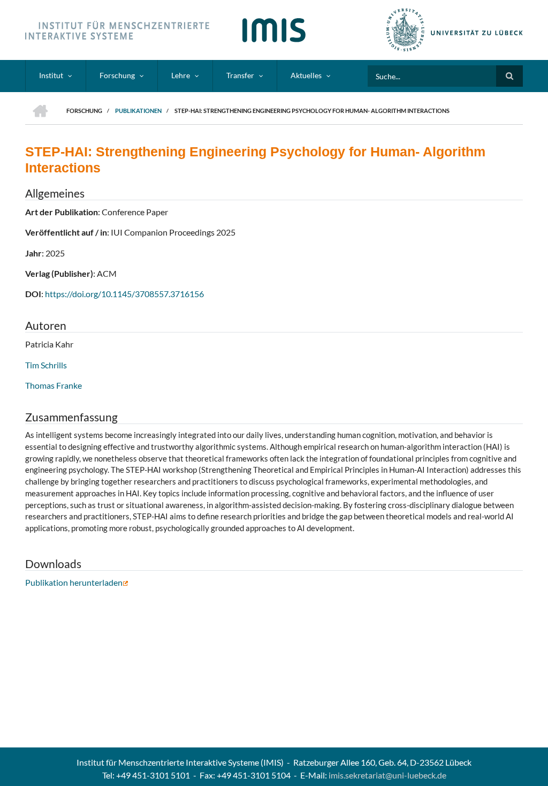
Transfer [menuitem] (240, 75)
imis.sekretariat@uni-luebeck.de (387, 775)
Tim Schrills (46, 365)
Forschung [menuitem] (117, 75)
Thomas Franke (53, 385)
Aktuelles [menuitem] (306, 75)
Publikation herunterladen (74, 582)
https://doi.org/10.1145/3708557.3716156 (124, 294)
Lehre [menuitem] (180, 75)
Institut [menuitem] (51, 75)
